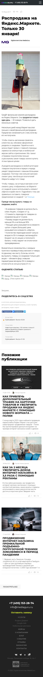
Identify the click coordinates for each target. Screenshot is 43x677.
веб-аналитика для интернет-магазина (13, 305)
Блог (21, 636)
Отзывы (21, 642)
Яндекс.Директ (21, 621)
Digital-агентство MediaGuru (20, 40)
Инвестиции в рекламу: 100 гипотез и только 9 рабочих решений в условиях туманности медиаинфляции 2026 (19, 329)
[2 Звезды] (15, 276)
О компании (21, 633)
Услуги (21, 617)
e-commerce (5, 302)
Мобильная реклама (21, 626)
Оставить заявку (21, 612)
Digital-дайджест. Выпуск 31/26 (15, 339)
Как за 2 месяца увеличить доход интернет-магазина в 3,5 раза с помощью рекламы (20, 473)
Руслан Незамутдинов (22, 463)
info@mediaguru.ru (21, 607)
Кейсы (21, 629)
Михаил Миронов (20, 534)
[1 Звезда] (6, 276)
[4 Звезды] (33, 276)
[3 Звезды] (24, 276)
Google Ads (21, 623)
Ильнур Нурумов (20, 392)
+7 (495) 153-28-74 (21, 603)
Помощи (30, 197)
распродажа (5, 307)
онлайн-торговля (31, 305)
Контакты (21, 649)
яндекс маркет (14, 307)
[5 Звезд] (5, 278)
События (21, 639)
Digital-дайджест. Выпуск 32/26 (15, 320)
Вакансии (21, 645)
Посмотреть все (10, 587)
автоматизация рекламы (18, 302)
